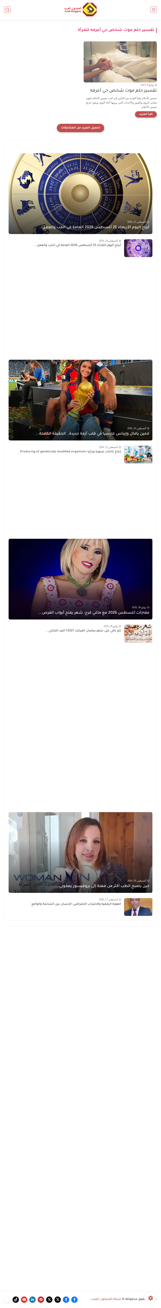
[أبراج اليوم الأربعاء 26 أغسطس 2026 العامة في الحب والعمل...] (80, 193)
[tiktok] (16, 1299)
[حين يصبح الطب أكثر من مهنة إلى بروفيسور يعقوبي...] (80, 852)
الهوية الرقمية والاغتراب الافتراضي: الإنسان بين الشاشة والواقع (76, 904)
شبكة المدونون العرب (106, 1299)
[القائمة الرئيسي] (154, 9)
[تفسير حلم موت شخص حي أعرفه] (120, 61)
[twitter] (58, 1299)
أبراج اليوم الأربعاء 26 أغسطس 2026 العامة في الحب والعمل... (94, 227)
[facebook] (74, 1299)
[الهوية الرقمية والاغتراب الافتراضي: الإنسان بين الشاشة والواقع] (138, 907)
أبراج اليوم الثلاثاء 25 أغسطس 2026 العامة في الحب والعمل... (77, 245)
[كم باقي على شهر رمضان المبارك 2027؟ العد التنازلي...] (138, 633)
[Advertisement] (80, 308)
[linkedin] (32, 1299)
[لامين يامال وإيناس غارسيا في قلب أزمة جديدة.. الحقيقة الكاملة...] (80, 400)
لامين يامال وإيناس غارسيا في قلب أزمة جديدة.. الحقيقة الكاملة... (92, 434)
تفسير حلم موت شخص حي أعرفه (123, 90)
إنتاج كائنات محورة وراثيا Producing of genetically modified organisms (70, 452)
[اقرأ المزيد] (146, 114)
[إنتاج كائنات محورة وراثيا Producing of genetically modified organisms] (138, 454)
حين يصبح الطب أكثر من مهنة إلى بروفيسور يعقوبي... (102, 886)
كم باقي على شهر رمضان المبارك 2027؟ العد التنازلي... (83, 631)
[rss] (7, 1299)
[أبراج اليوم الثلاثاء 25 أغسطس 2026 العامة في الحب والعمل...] (138, 248)
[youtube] (24, 1299)
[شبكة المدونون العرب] (80, 10)
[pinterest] (41, 1299)
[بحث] (7, 9)
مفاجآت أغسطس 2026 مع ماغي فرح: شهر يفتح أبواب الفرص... (93, 613)
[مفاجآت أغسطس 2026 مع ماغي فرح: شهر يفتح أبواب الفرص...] (80, 579)
